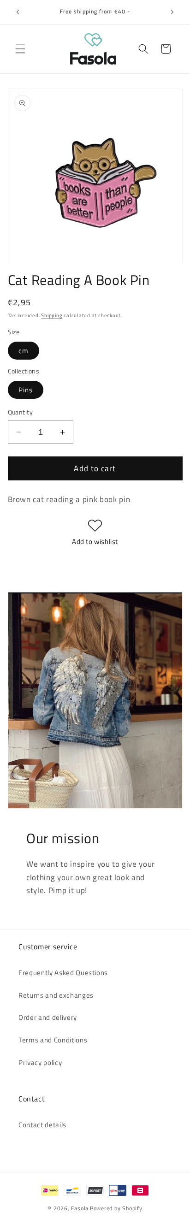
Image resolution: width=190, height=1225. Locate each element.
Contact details (42, 1124)
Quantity (20, 412)
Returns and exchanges (56, 995)
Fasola (80, 1208)
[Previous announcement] (18, 12)
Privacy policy (40, 1062)
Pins (25, 390)
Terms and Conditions (52, 1040)
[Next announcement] (172, 12)
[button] (20, 49)
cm (23, 350)
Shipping (51, 315)
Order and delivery (47, 1017)
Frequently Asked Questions (63, 972)
